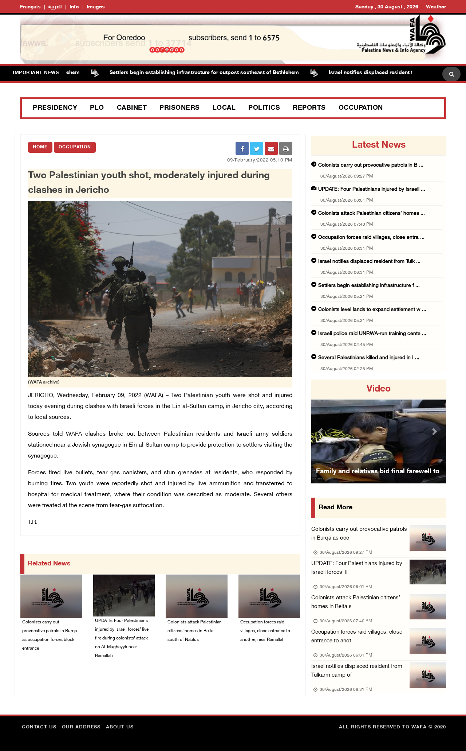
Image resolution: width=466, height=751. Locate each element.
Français (30, 7)
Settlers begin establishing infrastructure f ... (369, 286)
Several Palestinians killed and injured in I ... (368, 358)
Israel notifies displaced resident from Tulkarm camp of (356, 671)
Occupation (361, 108)
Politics (264, 108)
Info (74, 7)
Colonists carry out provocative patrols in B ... (370, 165)
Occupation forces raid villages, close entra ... (371, 237)
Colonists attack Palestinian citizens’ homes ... (371, 213)
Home (40, 147)
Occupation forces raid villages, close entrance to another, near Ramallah (265, 631)
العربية (55, 7)
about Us (120, 727)
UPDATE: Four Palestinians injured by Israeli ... (371, 189)
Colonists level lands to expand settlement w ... (372, 310)
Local (224, 108)
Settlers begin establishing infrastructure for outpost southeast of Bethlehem (185, 73)
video (379, 389)
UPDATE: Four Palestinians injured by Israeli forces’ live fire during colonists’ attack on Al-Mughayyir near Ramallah (122, 638)
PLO (97, 108)
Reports (309, 108)
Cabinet (132, 108)
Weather (436, 7)
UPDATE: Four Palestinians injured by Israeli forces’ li (356, 568)
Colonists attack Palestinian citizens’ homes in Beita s (355, 602)
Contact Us (39, 727)
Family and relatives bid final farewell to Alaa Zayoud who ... (377, 481)
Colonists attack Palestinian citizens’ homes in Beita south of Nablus (194, 631)
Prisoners (179, 108)
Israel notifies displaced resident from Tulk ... (369, 261)
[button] (321, 431)
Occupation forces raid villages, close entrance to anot (356, 636)
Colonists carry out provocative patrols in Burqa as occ (359, 533)
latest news (379, 145)
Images (96, 7)
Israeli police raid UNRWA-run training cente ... (372, 334)
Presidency (55, 108)
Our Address (81, 727)
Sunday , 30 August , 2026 (386, 7)
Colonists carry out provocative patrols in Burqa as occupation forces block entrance (49, 635)
